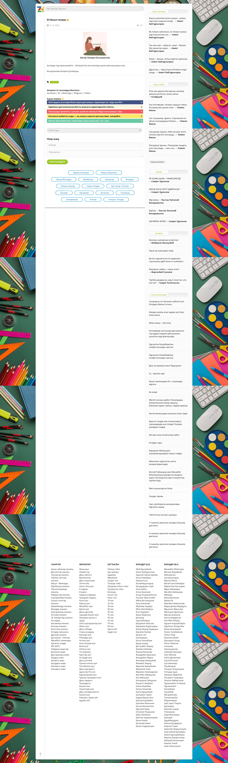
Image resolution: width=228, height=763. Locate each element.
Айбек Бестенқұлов (145, 600)
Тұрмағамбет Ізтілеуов (174, 683)
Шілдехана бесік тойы (118, 586)
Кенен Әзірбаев (143, 686)
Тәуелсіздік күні (86, 689)
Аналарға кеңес (58, 669)
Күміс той (112, 597)
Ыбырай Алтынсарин (174, 740)
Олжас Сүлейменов (173, 632)
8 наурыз (83, 589)
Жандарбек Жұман (144, 657)
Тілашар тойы (114, 583)
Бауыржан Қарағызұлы (147, 626)
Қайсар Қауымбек (144, 700)
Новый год (84, 572)
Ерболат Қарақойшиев (146, 717)
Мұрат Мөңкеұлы (172, 589)
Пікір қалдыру (57, 162)
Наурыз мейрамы (87, 595)
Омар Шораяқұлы (172, 629)
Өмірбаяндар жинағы (61, 606)
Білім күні (83, 646)
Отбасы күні (84, 649)
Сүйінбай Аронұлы (173, 652)
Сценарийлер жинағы (61, 597)
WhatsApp (67, 93)
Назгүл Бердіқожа (172, 617)
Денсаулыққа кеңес (60, 654)
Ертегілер (105, 193)
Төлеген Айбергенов (173, 680)
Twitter (87, 93)
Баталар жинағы (58, 626)
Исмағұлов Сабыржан (146, 680)
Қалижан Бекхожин (145, 703)
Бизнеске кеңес (58, 652)
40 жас (111, 609)
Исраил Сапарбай (144, 683)
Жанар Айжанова (144, 652)
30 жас (111, 606)
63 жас (111, 620)
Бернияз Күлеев (143, 632)
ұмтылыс (54, 82)
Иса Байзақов (142, 677)
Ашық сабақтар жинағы (62, 569)
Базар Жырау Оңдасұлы (147, 629)
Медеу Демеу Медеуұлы (175, 606)
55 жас (111, 615)
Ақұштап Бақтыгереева (147, 575)
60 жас (111, 617)
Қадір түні (112, 632)
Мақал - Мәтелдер (59, 583)
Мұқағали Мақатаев (173, 609)
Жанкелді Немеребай (146, 660)
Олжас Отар (169, 634)
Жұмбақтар (88, 179)
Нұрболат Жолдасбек (174, 626)
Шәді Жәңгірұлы (171, 714)
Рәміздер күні (85, 637)
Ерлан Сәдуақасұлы (145, 726)
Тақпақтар (109, 179)
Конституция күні (87, 643)
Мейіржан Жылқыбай (162, 243)
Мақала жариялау (109, 172)
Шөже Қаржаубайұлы (174, 734)
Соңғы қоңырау (86, 632)
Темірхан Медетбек (173, 674)
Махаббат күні (86, 606)
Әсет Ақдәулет (142, 612)
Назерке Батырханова (98, 57)
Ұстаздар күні (85, 657)
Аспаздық (55, 620)
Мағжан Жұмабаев (173, 572)
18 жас (111, 600)
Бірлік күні (84, 609)
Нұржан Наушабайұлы (174, 623)
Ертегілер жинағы (59, 629)
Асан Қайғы (141, 589)
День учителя (85, 660)
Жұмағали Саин (143, 669)
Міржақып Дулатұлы (173, 612)
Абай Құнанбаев (143, 569)
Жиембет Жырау (143, 663)
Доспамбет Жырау (144, 646)
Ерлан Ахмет (142, 720)
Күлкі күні (83, 600)
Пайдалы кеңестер (60, 649)
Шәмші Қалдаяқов (173, 723)
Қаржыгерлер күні (88, 674)
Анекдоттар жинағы (63, 617)
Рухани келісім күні (88, 663)
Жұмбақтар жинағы (60, 586)
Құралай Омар (143, 709)
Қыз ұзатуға (113, 572)
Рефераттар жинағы (60, 595)
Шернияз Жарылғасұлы (175, 729)
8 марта (83, 592)
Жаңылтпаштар (68, 186)
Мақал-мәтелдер (63, 179)
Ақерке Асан (141, 580)
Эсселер (93, 199)
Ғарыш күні (84, 603)
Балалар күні (85, 634)
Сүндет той (113, 580)
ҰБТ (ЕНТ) (55, 646)
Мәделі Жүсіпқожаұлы (174, 586)
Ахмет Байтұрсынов (145, 572)
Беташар (112, 592)
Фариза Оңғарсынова (174, 737)
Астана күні (84, 640)
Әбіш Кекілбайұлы (144, 609)
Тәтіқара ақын (171, 672)
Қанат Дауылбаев (144, 692)
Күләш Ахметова (143, 689)
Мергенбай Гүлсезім (161, 272)
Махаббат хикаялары (61, 640)
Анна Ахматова (143, 603)
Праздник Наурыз (87, 597)
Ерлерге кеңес (58, 660)
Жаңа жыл (84, 569)
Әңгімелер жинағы (60, 623)
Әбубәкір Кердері (144, 606)
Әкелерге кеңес (58, 666)
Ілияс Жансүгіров (172, 746)
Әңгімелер (84, 193)
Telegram (78, 93)
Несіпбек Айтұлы (172, 620)
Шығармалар (72, 199)
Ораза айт (112, 629)
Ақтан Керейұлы (143, 577)
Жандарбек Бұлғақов (146, 654)
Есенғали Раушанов (145, 712)
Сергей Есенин (171, 660)
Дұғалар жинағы (58, 634)
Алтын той (112, 595)
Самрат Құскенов (160, 181)
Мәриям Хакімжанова (174, 603)
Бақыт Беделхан (143, 615)
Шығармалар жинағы (61, 612)
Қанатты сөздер (58, 643)
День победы (85, 629)
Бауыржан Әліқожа (145, 623)
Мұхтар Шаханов (172, 615)
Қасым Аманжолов (145, 706)
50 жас (111, 612)
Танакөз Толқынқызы (174, 669)
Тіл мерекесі (85, 652)
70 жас (111, 623)
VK (59, 93)
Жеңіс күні (84, 626)
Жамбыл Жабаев (144, 649)
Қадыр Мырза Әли (144, 697)
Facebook (51, 93)
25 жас (111, 603)
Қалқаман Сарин (144, 694)
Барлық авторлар (81, 172)
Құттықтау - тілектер (60, 637)
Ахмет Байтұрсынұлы (162, 61)
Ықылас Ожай (170, 743)
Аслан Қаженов (143, 592)
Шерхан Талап (171, 726)
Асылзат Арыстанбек (145, 597)
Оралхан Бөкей (171, 637)
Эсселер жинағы (58, 615)
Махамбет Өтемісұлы (174, 569)
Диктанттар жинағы (60, 572)
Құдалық (112, 575)
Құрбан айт (84, 700)
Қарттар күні (85, 654)
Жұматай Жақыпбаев (146, 666)
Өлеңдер (130, 179)
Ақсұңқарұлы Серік (145, 586)
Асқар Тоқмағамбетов (146, 595)
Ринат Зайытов (171, 643)
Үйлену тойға (114, 569)
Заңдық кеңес (57, 657)
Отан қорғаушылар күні (90, 623)
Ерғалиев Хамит (143, 723)
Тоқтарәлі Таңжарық (173, 677)
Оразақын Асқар (172, 640)
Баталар (63, 193)
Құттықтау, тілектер (120, 186)
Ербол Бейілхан (143, 714)
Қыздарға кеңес (58, 663)
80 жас (111, 626)
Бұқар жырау (142, 643)
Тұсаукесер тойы (115, 589)
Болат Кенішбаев (144, 640)
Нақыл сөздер (57, 19)
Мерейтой (112, 577)
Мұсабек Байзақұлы (173, 592)
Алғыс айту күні (86, 586)
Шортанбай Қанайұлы (174, 732)
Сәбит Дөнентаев (172, 657)
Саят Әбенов (170, 654)
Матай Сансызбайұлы (174, 583)
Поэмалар (125, 193)
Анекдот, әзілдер (116, 199)
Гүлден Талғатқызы (169, 282)
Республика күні (87, 666)
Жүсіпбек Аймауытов (145, 674)
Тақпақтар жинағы (60, 575)
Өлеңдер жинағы (59, 609)
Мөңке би (168, 600)
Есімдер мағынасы (60, 632)
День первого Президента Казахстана (85, 683)
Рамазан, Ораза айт (88, 697)
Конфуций (156, 96)
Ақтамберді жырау (144, 583)
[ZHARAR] (40, 8)
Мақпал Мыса (170, 580)
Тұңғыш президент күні (90, 677)
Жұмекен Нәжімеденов (147, 672)
